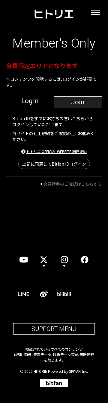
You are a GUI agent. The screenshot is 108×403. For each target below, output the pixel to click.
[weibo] (44, 294)
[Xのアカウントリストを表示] (44, 259)
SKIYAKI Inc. (78, 371)
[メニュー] (95, 13)
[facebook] (84, 259)
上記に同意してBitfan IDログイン (54, 164)
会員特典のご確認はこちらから (72, 184)
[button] (64, 259)
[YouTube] (23, 259)
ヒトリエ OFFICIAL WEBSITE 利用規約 (56, 151)
